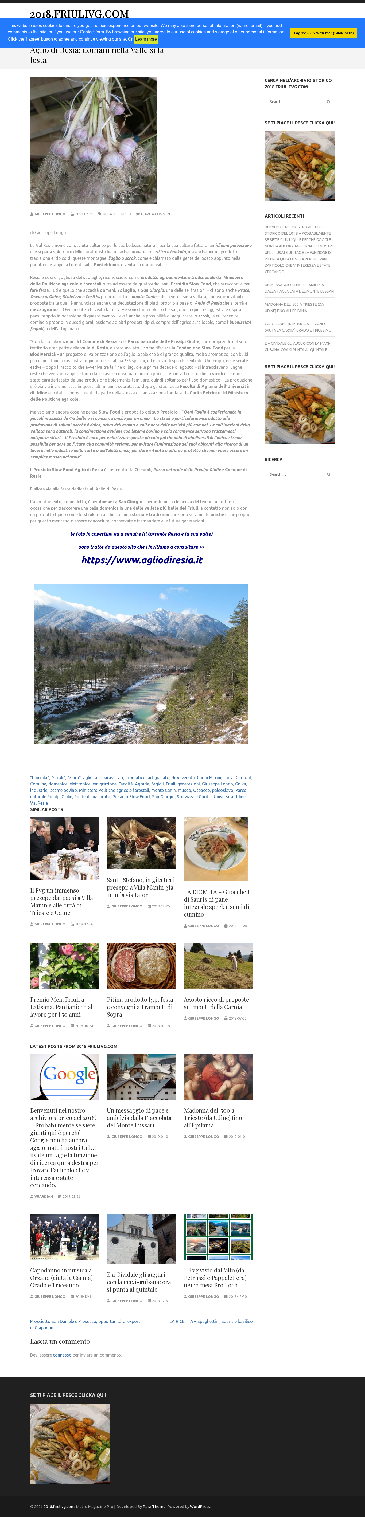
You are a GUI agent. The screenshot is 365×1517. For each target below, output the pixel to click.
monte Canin (163, 790)
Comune (38, 783)
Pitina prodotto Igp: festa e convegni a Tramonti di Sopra (140, 1006)
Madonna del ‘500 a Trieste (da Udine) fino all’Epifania (213, 1117)
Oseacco (201, 790)
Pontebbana (86, 796)
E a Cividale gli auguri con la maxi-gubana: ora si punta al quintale (139, 1281)
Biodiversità (183, 777)
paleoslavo (222, 790)
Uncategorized (117, 214)
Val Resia (39, 803)
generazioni (188, 783)
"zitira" (74, 777)
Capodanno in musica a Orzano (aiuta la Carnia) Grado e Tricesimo (61, 1277)
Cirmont (243, 777)
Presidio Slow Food (131, 796)
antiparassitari (109, 777)
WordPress (200, 1506)
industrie (38, 790)
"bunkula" (39, 777)
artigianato (158, 777)
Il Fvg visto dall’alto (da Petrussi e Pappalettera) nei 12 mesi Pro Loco (215, 1277)
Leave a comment (156, 214)
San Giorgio (163, 796)
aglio (88, 777)
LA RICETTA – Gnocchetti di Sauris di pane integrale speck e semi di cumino (218, 903)
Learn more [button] (146, 39)
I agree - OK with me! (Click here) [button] (324, 33)
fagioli (158, 783)
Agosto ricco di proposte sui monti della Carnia (216, 1003)
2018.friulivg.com (79, 13)
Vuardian (43, 1196)
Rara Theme (154, 1506)
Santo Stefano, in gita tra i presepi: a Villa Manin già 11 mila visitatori (141, 887)
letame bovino (63, 790)
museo (184, 790)
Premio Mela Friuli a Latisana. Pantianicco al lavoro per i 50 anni (61, 1006)
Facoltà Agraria (134, 783)
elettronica (80, 783)
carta (228, 777)
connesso (62, 1355)
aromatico (135, 777)
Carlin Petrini (209, 777)
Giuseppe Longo (49, 214)
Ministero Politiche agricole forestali (114, 790)
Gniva (240, 783)
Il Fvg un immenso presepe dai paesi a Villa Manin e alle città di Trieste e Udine (61, 901)
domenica (58, 783)
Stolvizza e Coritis (194, 796)
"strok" (58, 777)
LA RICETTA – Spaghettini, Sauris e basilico (211, 1321)
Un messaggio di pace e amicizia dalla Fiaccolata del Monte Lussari (139, 1117)
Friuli (170, 783)
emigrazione (105, 783)
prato (105, 796)
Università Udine (230, 796)
